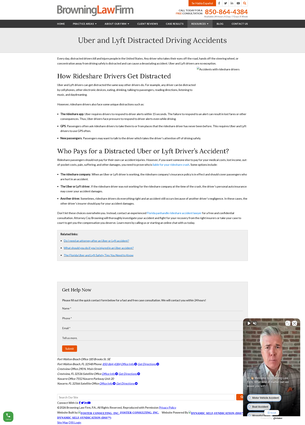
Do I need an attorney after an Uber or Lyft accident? (96, 240)
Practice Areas (83, 23)
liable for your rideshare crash (171, 164)
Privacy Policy (167, 407)
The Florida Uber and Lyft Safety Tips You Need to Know (98, 255)
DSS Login (75, 422)
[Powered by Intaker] (278, 418)
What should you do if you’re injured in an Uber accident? (99, 248)
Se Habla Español (202, 3)
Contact (240, 23)
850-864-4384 (226, 11)
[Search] (244, 3)
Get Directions (147, 364)
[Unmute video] (248, 323)
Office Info (127, 364)
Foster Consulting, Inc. (139, 412)
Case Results (174, 23)
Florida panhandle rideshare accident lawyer (174, 213)
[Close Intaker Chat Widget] (294, 323)
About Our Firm (116, 23)
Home (61, 23)
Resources (198, 23)
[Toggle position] (287, 323)
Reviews (147, 23)
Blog (220, 23)
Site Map (62, 422)
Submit (69, 348)
